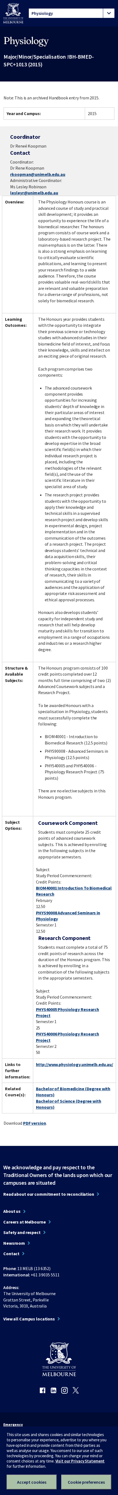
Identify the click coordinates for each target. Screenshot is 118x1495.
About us (12, 1211)
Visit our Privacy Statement (80, 1461)
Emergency (13, 1424)
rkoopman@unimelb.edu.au (37, 174)
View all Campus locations (29, 1319)
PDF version (34, 1123)
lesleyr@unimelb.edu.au (34, 193)
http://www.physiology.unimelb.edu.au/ (74, 1064)
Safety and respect (22, 1232)
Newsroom (14, 1243)
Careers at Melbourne (24, 1222)
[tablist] (72, 13)
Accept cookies (31, 1482)
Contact (11, 1253)
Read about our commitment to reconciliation (48, 1194)
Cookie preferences (86, 1482)
